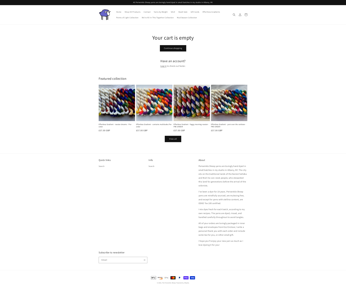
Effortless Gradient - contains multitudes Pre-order (154, 125)
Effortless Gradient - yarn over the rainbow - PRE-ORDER (228, 125)
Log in (163, 66)
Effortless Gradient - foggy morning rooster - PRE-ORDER (191, 125)
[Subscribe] (144, 260)
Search (102, 166)
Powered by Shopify (182, 283)
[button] (234, 15)
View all (173, 139)
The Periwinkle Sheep (169, 283)
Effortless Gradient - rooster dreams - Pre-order (115, 125)
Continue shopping (173, 48)
